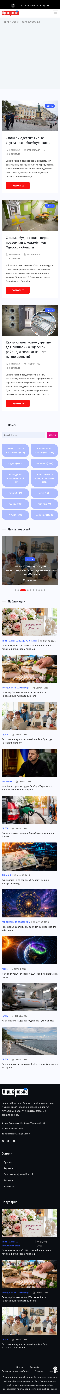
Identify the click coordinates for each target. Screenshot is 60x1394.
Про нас (8, 1162)
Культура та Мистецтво (44, 450)
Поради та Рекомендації (15, 478)
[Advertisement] (30, 55)
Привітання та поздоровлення (44, 478)
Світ (44, 493)
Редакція (8, 1168)
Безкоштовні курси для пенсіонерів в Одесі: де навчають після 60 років (30, 570)
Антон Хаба (14, 150)
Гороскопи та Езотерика (15, 450)
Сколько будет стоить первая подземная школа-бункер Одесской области (28, 242)
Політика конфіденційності (18, 1174)
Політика (44, 463)
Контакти (9, 1186)
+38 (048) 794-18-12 (13, 1128)
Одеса (16, 463)
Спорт (44, 504)
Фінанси (44, 515)
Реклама (8, 1180)
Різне (15, 493)
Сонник (15, 504)
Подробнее (18, 185)
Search (52, 435)
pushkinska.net (49, 1389)
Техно (15, 515)
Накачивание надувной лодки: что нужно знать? (28, 1020)
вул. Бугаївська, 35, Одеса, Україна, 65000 (24, 1123)
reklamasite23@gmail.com (17, 1133)
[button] (15, 590)
